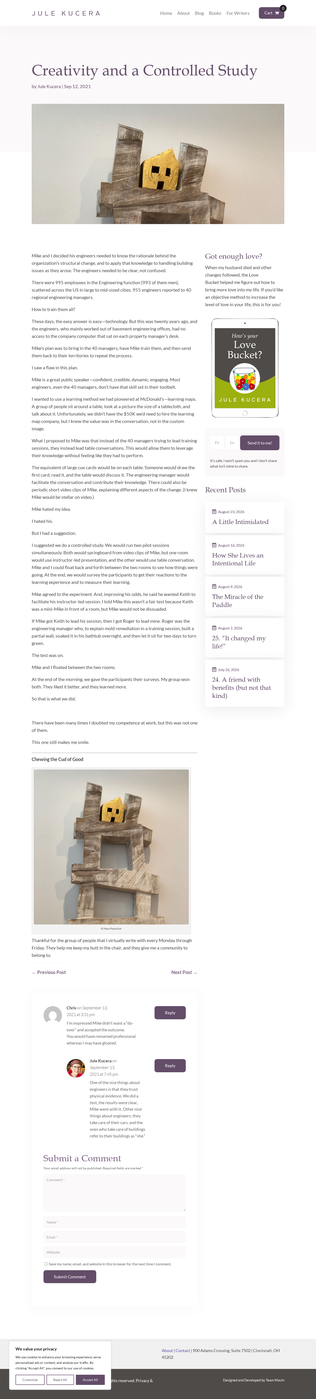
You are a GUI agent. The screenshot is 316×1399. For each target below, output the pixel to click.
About (183, 13)
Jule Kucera (49, 86)
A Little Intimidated (240, 522)
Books (215, 13)
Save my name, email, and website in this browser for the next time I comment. (110, 1264)
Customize (30, 1380)
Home (166, 13)
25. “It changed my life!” (239, 642)
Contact (183, 1350)
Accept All (90, 1380)
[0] (277, 13)
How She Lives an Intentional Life (237, 559)
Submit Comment (70, 1276)
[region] (60, 1365)
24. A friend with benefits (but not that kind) (241, 688)
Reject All (60, 1380)
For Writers (238, 13)
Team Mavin (275, 1380)
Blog (199, 13)
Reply (170, 1012)
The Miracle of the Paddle (237, 601)
